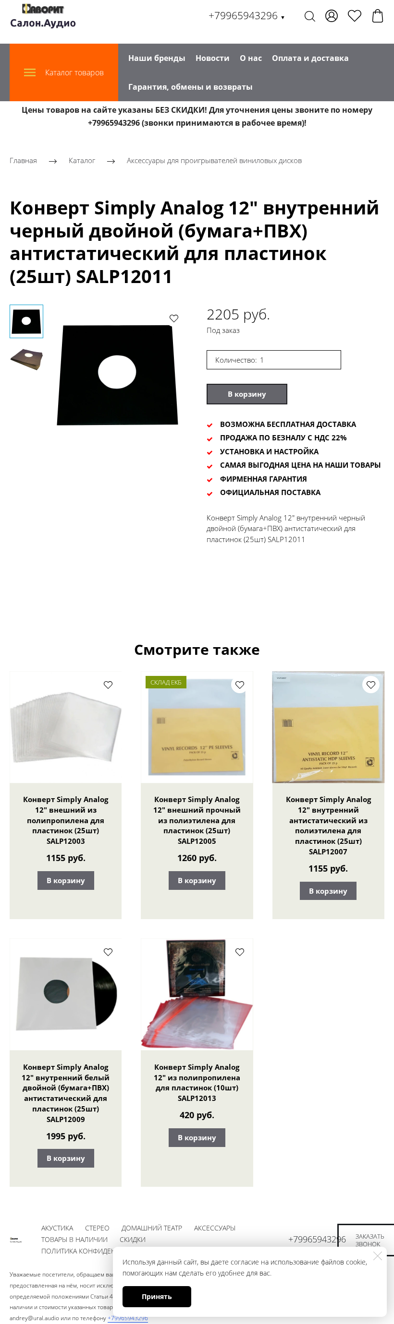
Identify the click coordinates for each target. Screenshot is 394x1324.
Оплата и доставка (310, 58)
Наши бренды (156, 58)
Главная (23, 161)
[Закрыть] (377, 1256)
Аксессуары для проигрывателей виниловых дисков (214, 161)
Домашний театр (152, 1227)
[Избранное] (354, 16)
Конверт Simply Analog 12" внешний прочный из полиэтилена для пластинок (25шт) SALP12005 (197, 820)
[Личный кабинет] (331, 16)
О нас (251, 58)
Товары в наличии (74, 1239)
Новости (213, 58)
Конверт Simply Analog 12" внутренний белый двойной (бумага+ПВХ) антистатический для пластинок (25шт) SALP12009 (66, 1093)
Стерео (97, 1227)
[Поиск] (310, 16)
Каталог (82, 161)
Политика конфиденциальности (100, 1250)
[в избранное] (174, 318)
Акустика (57, 1227)
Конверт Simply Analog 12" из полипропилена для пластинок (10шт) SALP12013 (197, 1082)
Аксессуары (214, 1227)
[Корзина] (377, 16)
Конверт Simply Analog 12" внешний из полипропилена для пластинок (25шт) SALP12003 (65, 820)
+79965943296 (247, 15)
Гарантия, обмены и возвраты (190, 87)
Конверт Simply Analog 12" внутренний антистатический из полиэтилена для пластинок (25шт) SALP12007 (328, 825)
